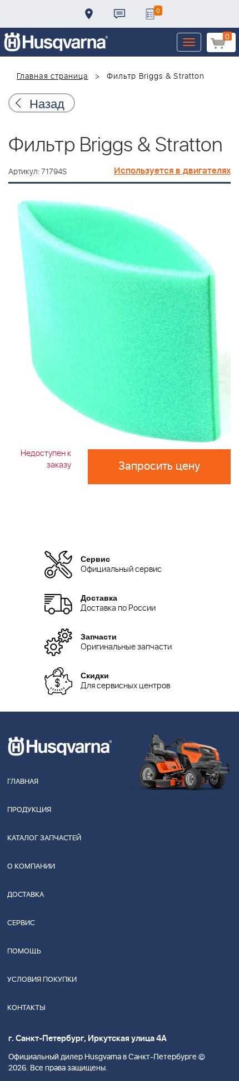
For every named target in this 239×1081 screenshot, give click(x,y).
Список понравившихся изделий (150, 13)
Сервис (21, 923)
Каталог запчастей (44, 838)
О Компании (31, 866)
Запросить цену (159, 466)
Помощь (24, 951)
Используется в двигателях (172, 170)
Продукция (29, 810)
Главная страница (52, 76)
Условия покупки (42, 980)
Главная (22, 782)
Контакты (119, 13)
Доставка (88, 13)
